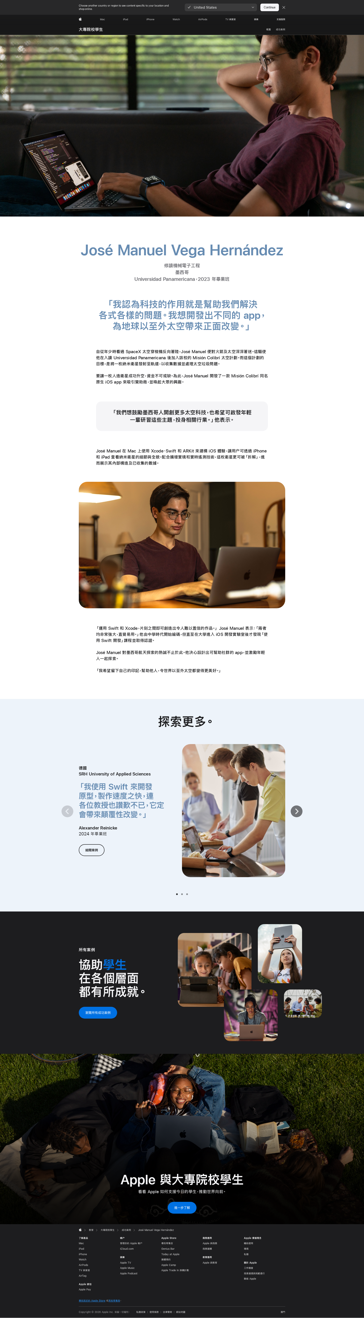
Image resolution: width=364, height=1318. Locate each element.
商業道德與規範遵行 (254, 1273)
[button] (221, 7)
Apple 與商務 (210, 1243)
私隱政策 (141, 1312)
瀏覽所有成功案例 (98, 1012)
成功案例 (280, 29)
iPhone (83, 1254)
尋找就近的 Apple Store (92, 1300)
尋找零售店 (167, 1243)
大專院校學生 (91, 29)
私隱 (246, 1254)
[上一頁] (67, 811)
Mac (81, 1243)
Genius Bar (168, 1249)
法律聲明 (167, 1312)
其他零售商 (114, 1300)
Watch (82, 1259)
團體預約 (166, 1259)
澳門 (283, 1312)
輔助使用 (248, 1243)
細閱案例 (91, 850)
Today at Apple (170, 1254)
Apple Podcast (128, 1273)
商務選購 (207, 1249)
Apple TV (125, 1262)
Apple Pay (85, 1289)
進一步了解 (182, 1207)
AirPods (83, 1265)
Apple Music (127, 1268)
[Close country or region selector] (284, 7)
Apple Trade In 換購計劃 (175, 1270)
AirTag (82, 1276)
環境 (246, 1249)
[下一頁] (296, 811)
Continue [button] (270, 7)
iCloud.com (127, 1249)
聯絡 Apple (250, 1279)
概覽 (268, 29)
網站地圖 (180, 1312)
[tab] (177, 894)
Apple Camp (168, 1265)
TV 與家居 (84, 1270)
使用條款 (154, 1312)
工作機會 (248, 1268)
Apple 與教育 (210, 1262)
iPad (81, 1249)
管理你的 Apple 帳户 (131, 1243)
